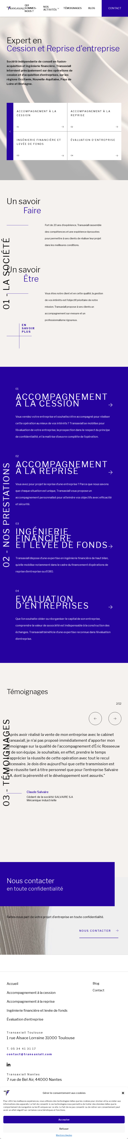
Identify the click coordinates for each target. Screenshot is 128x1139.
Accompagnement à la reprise (31, 1001)
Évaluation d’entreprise (25, 1019)
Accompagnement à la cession (31, 993)
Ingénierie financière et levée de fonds (37, 1010)
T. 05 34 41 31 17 (21, 1048)
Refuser (64, 1128)
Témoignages (72, 8)
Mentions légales (64, 1135)
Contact (114, 8)
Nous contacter (95, 930)
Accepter (64, 1119)
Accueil (12, 984)
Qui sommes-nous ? (31, 8)
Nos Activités (50, 8)
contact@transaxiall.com (29, 1054)
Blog (91, 8)
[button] (123, 1093)
